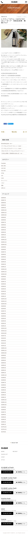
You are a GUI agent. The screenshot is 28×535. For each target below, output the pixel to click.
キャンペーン (4, 180)
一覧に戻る (14, 131)
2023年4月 (3, 288)
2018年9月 (3, 407)
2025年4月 (3, 229)
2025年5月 (3, 227)
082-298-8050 (7, 523)
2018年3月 (3, 419)
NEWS (2, 451)
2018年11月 (3, 402)
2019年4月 (3, 390)
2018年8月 (3, 409)
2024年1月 (3, 266)
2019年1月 (3, 397)
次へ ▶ (25, 131)
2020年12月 (3, 348)
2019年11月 (3, 375)
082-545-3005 (7, 482)
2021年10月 (3, 333)
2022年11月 (3, 301)
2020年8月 (3, 357)
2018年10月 (3, 404)
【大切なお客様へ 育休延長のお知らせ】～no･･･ (12, 153)
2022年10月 (3, 303)
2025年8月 (3, 219)
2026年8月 (3, 197)
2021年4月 (3, 340)
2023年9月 (3, 276)
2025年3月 (3, 232)
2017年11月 (3, 429)
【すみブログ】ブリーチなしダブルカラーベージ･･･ (13, 150)
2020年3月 (3, 367)
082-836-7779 (7, 503)
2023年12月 (3, 269)
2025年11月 (3, 212)
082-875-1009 (7, 471)
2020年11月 (3, 350)
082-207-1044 (7, 513)
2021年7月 (3, 335)
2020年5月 (3, 362)
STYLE (3, 459)
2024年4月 (3, 259)
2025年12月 (3, 210)
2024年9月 (3, 247)
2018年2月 (3, 422)
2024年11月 (3, 242)
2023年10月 (3, 274)
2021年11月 (3, 330)
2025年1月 (3, 237)
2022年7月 (3, 311)
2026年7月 (3, 200)
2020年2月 (3, 370)
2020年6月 (3, 360)
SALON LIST (4, 454)
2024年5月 (3, 256)
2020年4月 (3, 365)
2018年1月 (3, 424)
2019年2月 (3, 394)
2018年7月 (3, 412)
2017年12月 (3, 426)
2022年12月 (3, 298)
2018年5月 (3, 414)
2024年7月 (3, 252)
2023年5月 (3, 286)
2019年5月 (3, 387)
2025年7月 (3, 222)
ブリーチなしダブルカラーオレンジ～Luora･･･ (11, 146)
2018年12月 (3, 399)
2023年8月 (3, 279)
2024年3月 (3, 261)
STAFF (3, 457)
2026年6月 (3, 202)
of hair (2, 173)
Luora (2, 178)
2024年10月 (3, 244)
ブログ (24, 16)
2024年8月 (3, 249)
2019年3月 (3, 392)
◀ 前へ (3, 131)
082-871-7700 (7, 492)
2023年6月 (3, 284)
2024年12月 (3, 239)
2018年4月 (3, 417)
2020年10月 (3, 353)
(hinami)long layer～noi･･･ (7, 143)
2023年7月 (3, 281)
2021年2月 (3, 343)
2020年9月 (3, 355)
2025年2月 (3, 234)
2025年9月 (3, 217)
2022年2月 (3, 323)
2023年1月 (3, 296)
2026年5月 (3, 205)
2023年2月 (3, 293)
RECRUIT (15, 451)
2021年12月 (3, 328)
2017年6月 (3, 431)
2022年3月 (3, 321)
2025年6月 (3, 224)
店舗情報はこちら (21, 471)
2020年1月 (3, 372)
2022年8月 (3, 308)
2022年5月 (3, 316)
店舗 (2, 185)
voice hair (3, 168)
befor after (3, 165)
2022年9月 (3, 306)
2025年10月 (3, 215)
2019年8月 (3, 380)
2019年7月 (3, 382)
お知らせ (3, 188)
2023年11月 (3, 271)
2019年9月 (3, 377)
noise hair (3, 170)
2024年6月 (3, 254)
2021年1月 (3, 345)
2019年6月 (3, 385)
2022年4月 (3, 318)
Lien (2, 175)
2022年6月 (3, 313)
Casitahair (19, 16)
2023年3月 (3, 291)
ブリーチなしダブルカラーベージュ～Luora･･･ (11, 148)
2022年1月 (3, 325)
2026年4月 (3, 207)
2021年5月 (3, 338)
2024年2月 (3, 264)
